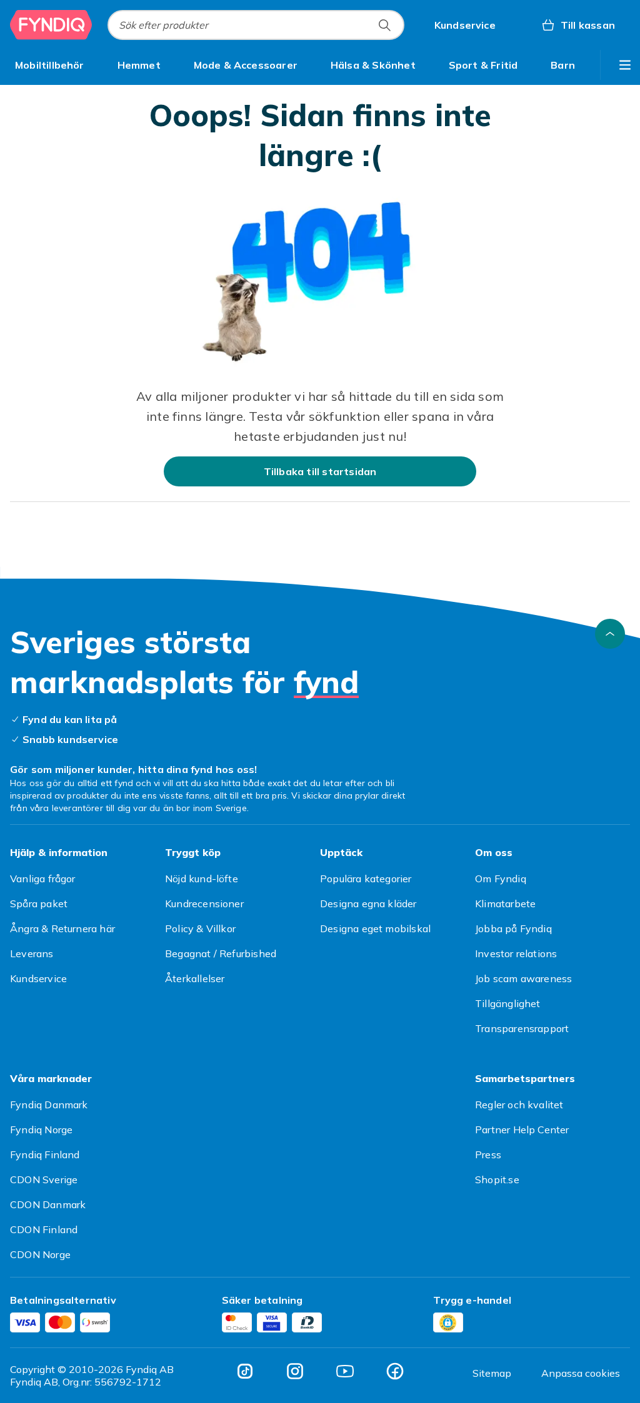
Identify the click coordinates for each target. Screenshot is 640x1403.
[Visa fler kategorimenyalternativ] (625, 65)
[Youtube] (345, 1371)
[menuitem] (49, 65)
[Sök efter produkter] (384, 25)
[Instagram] (295, 1371)
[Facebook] (395, 1371)
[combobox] (256, 25)
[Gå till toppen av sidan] (610, 634)
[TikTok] (245, 1371)
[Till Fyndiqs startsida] (51, 25)
